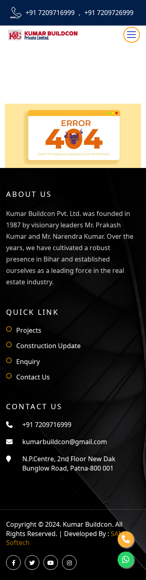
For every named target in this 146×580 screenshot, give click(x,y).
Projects (28, 330)
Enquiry (28, 361)
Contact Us (33, 377)
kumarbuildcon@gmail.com (64, 441)
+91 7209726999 (108, 12)
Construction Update (48, 345)
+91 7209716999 (50, 12)
